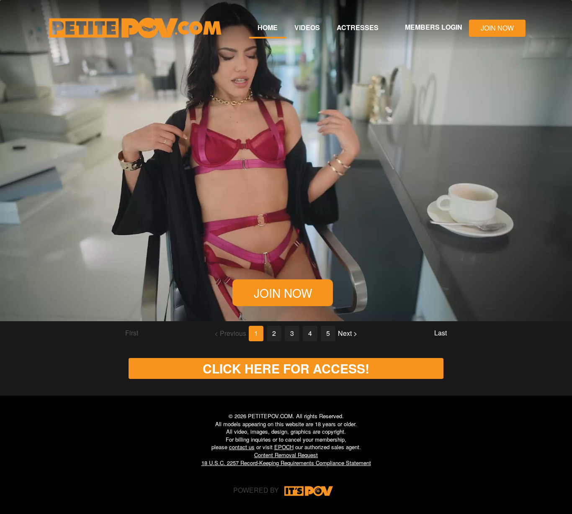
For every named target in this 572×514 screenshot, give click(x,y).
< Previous (230, 333)
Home (268, 27)
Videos (307, 27)
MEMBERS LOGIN (433, 27)
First (131, 333)
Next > (347, 333)
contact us (242, 447)
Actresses (358, 27)
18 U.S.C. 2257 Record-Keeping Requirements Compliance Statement (286, 463)
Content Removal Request (286, 455)
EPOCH (284, 447)
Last (440, 333)
